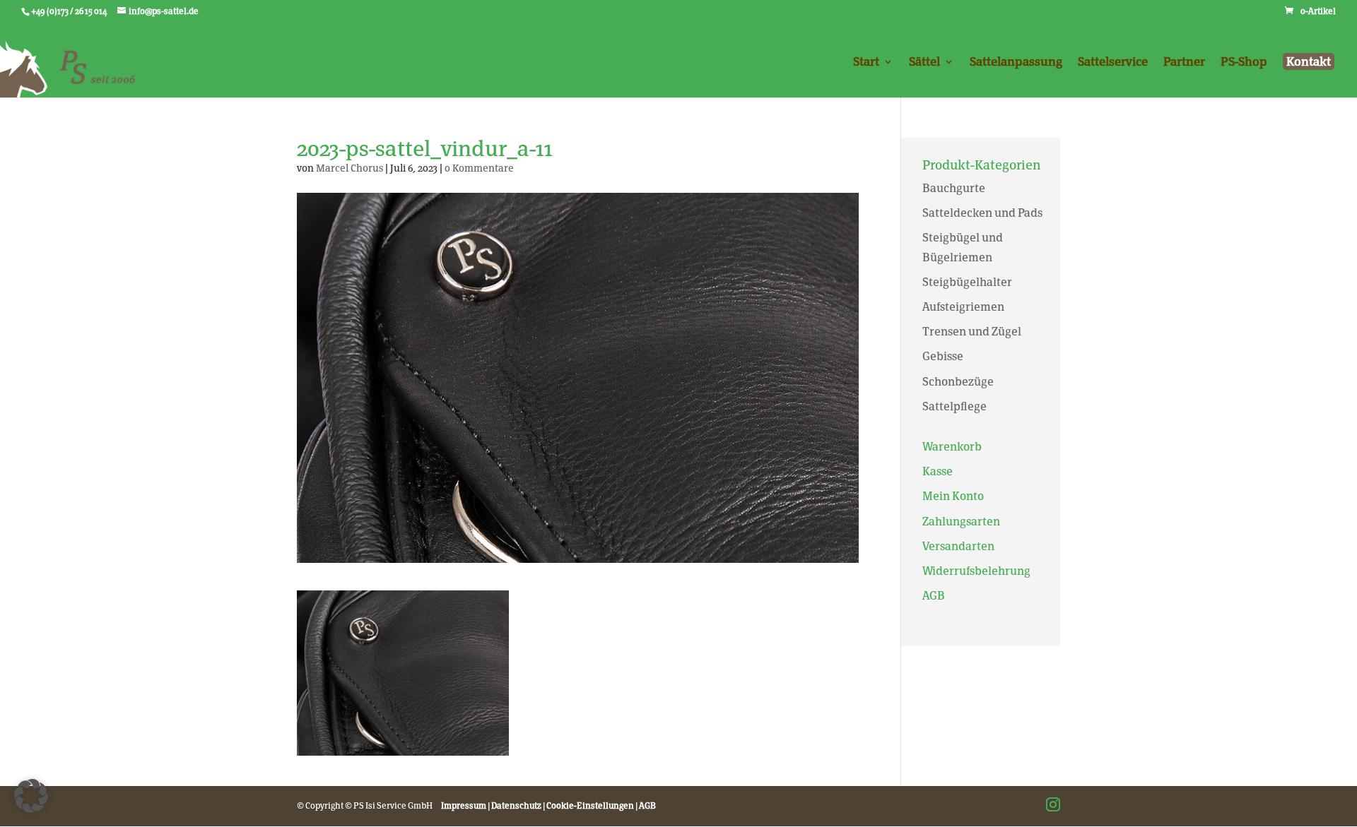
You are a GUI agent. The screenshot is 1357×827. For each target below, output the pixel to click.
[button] (31, 796)
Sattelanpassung (1016, 62)
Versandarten (958, 546)
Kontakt (1308, 61)
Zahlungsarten (961, 521)
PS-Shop (1244, 62)
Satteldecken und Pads (982, 213)
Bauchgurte (953, 188)
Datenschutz (516, 806)
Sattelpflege (954, 406)
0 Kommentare (479, 168)
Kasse (937, 471)
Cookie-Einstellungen (590, 806)
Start (866, 62)
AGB (933, 595)
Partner (1184, 62)
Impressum (463, 806)
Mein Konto (953, 496)
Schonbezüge (958, 381)
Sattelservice (1113, 62)
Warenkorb (952, 446)
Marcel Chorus (349, 168)
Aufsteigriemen (963, 307)
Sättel (924, 62)
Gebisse (942, 356)
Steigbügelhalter (967, 282)
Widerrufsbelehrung (976, 571)
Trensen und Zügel (971, 331)
